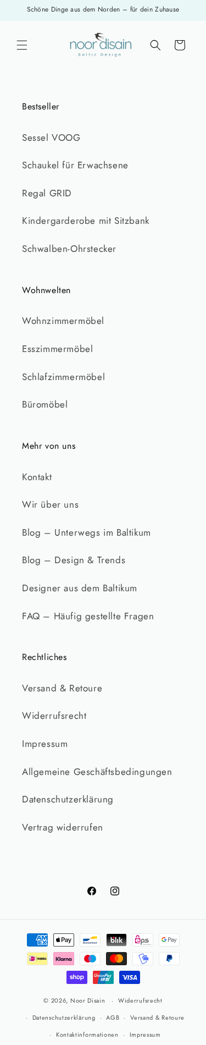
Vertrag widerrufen (62, 827)
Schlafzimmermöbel (63, 376)
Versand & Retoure (62, 688)
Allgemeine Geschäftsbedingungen (97, 771)
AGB (112, 1017)
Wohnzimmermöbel (63, 320)
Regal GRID (47, 193)
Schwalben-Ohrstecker (69, 248)
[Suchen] (155, 45)
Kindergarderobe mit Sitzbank (85, 220)
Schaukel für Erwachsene (75, 165)
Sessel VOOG (51, 137)
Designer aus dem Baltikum (79, 588)
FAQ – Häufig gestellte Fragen (88, 616)
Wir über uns (50, 504)
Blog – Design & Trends (73, 559)
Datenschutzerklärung (68, 799)
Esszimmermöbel (57, 348)
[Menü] (22, 45)
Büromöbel (45, 404)
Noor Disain (87, 1000)
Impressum (45, 743)
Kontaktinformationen (87, 1034)
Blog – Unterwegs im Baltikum (86, 532)
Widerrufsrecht (54, 715)
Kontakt (37, 476)
